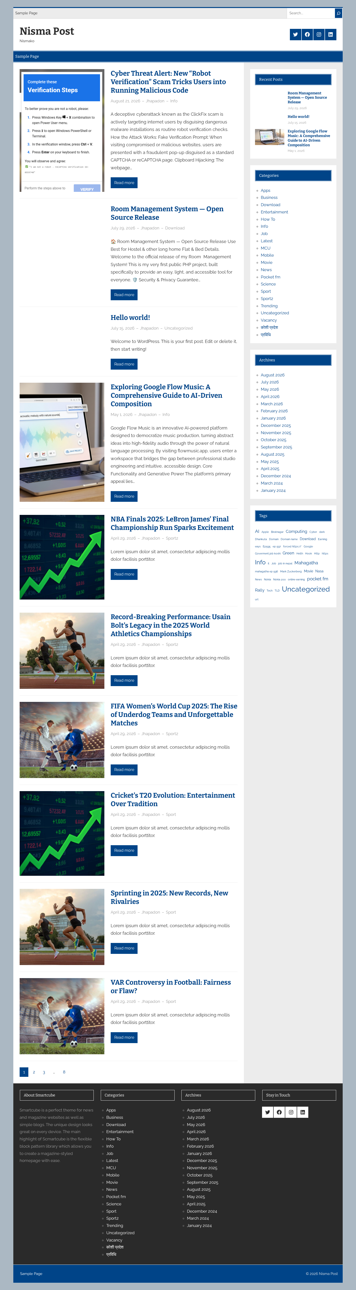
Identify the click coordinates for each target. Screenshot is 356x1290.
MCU (266, 248)
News (266, 269)
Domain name (289, 539)
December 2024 (276, 475)
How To (268, 219)
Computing (296, 531)
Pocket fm (270, 277)
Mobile (267, 255)
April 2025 (270, 468)
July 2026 (270, 382)
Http (317, 553)
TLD (277, 590)
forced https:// (292, 546)
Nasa (319, 571)
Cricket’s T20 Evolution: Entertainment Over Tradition (173, 799)
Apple (265, 531)
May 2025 (270, 461)
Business (269, 197)
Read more (124, 182)
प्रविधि (266, 334)
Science (268, 284)
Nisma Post (47, 31)
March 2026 (272, 403)
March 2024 (272, 483)
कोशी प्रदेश (269, 327)
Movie (266, 262)
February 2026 (274, 410)
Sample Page (26, 13)
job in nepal (285, 563)
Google (308, 546)
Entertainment (274, 212)
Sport (171, 814)
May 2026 (270, 389)
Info (174, 100)
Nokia (267, 579)
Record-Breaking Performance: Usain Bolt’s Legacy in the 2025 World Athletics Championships (171, 625)
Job (264, 233)
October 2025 (273, 439)
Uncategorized (178, 328)
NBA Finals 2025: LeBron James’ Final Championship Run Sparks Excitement (172, 523)
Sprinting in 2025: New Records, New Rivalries (169, 897)
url (256, 599)
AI (257, 531)
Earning (322, 539)
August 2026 (273, 375)
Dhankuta (261, 539)
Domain (274, 539)
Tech (269, 590)
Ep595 (267, 546)
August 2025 (272, 454)
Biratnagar (277, 531)
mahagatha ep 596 (266, 571)
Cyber (313, 531)
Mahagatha (306, 562)
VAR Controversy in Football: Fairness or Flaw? (171, 986)
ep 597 (277, 546)
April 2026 (270, 396)
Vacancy (269, 320)
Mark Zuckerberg (291, 571)
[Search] (338, 13)
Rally (259, 590)
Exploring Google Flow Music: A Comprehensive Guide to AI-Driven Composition (166, 395)
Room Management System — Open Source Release (167, 213)
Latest (267, 240)
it (268, 563)
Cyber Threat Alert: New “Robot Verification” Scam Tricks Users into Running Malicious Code (168, 81)
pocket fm (317, 578)
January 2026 (273, 418)
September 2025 (276, 447)
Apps (265, 190)
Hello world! (130, 318)
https (325, 553)
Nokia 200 (279, 579)
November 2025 (276, 432)
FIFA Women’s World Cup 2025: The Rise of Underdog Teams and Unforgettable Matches (174, 714)
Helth (299, 553)
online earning (296, 579)
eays (258, 546)
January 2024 (273, 490)
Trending (269, 305)
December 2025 (276, 425)
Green (288, 553)
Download (175, 228)
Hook (308, 553)
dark (322, 531)
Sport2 (172, 538)
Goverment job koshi (267, 553)
